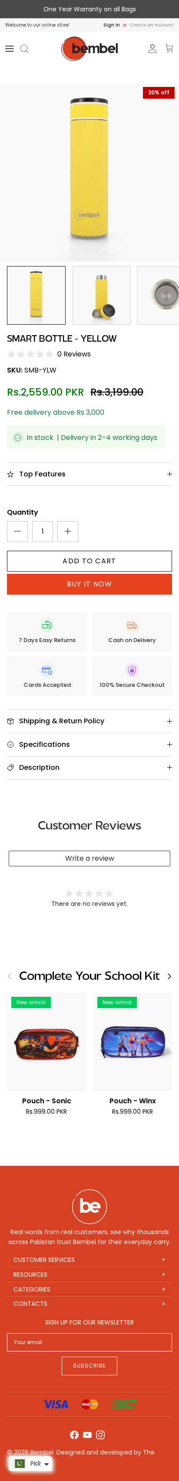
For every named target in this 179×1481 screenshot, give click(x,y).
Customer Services (89, 1260)
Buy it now (90, 584)
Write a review (89, 858)
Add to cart (89, 561)
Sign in (111, 25)
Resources (89, 1274)
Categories (89, 1289)
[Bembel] (89, 49)
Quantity (22, 512)
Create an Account (151, 25)
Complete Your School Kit (89, 976)
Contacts (89, 1304)
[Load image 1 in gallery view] (89, 172)
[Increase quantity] (67, 531)
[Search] (28, 48)
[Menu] (9, 48)
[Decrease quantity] (17, 531)
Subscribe (89, 1365)
